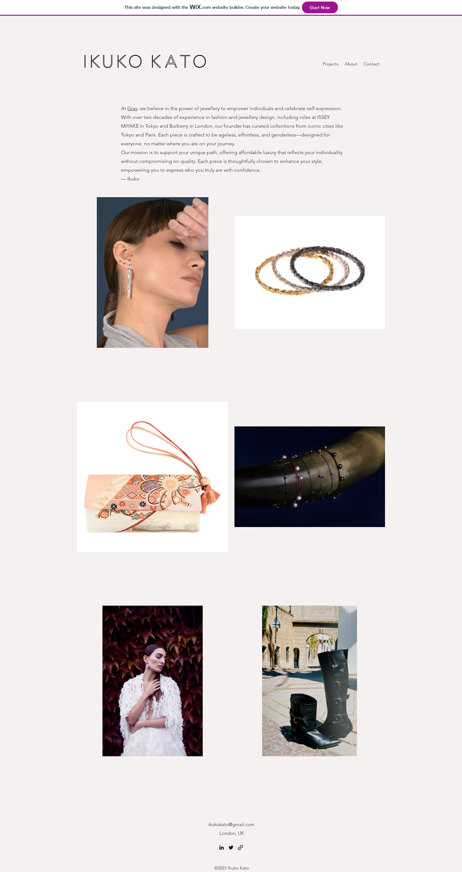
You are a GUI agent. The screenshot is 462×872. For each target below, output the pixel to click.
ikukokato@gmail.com (231, 824)
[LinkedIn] (221, 847)
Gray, (133, 108)
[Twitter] (231, 847)
